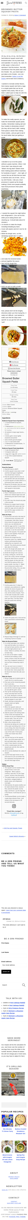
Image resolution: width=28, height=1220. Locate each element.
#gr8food (13, 815)
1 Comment (22, 15)
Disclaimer (14, 1178)
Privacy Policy (14, 1176)
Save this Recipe (15, 368)
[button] (11, 373)
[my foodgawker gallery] (14, 1027)
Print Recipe (15, 362)
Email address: (6, 961)
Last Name (5, 952)
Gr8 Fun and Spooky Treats (13, 828)
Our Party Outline (14, 1203)
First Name (5, 943)
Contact (14, 1201)
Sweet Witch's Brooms (16, 836)
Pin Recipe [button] (14, 365)
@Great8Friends (15, 813)
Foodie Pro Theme (17, 1216)
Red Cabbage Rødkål (17, 1002)
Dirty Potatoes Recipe (16, 1008)
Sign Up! (5, 1190)
